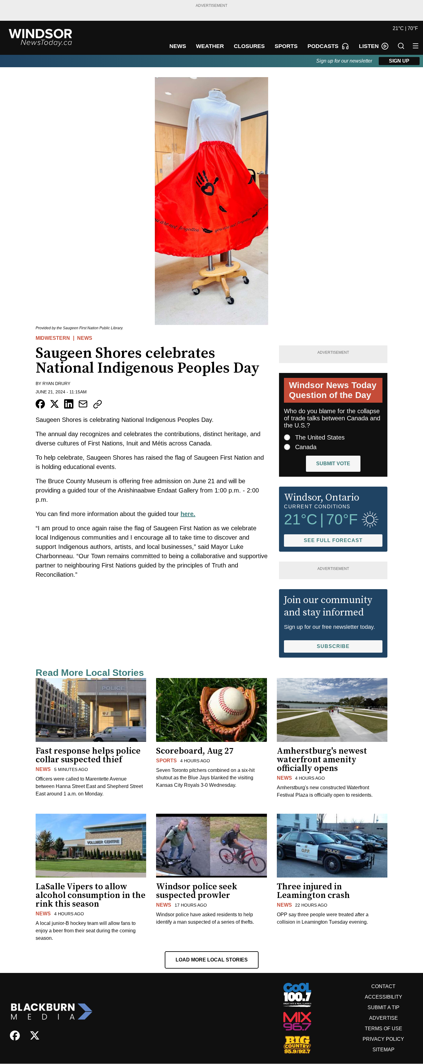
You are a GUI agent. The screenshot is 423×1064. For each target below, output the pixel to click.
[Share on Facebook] (40, 404)
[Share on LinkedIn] (68, 404)
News (84, 338)
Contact (383, 986)
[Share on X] (54, 404)
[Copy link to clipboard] (97, 404)
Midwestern (53, 338)
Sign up (399, 60)
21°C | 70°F (405, 28)
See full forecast (333, 540)
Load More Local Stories (212, 959)
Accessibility (383, 997)
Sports (166, 760)
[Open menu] (416, 46)
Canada (305, 447)
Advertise (383, 1018)
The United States (320, 437)
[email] (83, 404)
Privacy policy (383, 1039)
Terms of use (383, 1028)
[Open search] (401, 46)
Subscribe (333, 646)
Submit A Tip (383, 1007)
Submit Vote (333, 463)
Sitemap (384, 1049)
